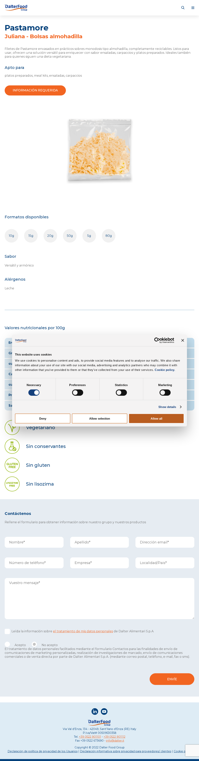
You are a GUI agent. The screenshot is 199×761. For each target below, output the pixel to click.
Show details (167, 406)
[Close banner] (182, 340)
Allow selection (99, 418)
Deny (42, 418)
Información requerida (35, 90)
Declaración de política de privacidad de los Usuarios (43, 751)
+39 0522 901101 (90, 736)
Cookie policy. (164, 369)
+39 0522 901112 (114, 736)
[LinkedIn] (95, 712)
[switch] (77, 392)
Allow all (156, 418)
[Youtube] (104, 712)
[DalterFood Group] (16, 7)
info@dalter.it (115, 740)
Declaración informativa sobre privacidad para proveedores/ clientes (125, 751)
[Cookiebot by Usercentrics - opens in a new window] (157, 340)
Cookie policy (183, 751)
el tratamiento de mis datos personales (83, 631)
